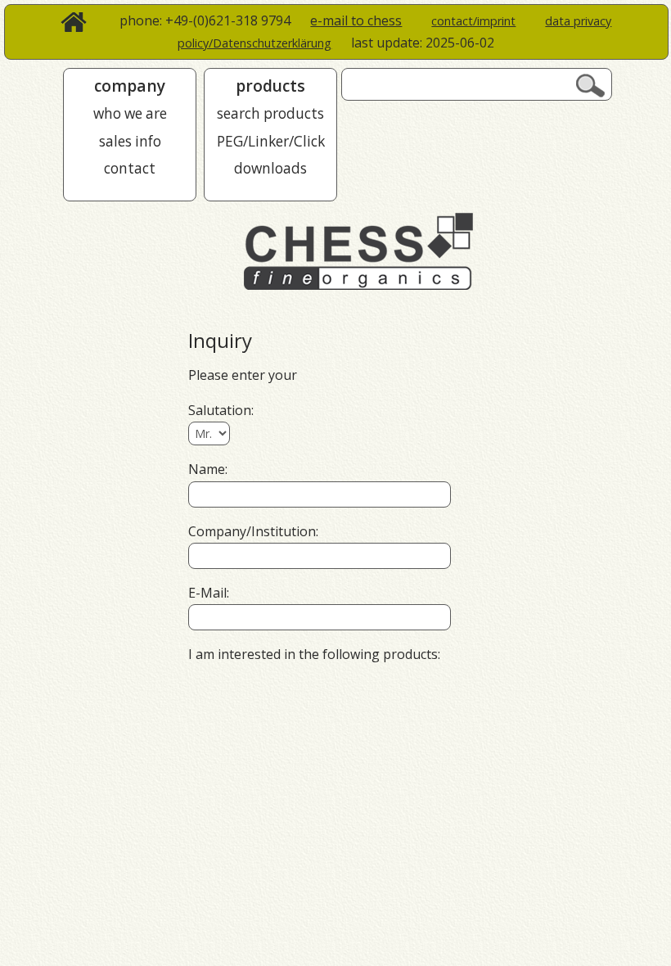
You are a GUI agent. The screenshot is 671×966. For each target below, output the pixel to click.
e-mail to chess (356, 20)
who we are (130, 113)
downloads (270, 168)
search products (270, 113)
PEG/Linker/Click (271, 141)
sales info (130, 141)
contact (129, 168)
